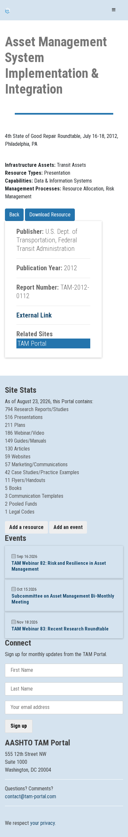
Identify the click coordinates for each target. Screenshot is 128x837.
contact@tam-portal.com (30, 796)
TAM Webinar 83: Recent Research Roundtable (60, 629)
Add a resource (26, 527)
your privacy (42, 823)
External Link (34, 315)
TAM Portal (32, 343)
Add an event (68, 527)
